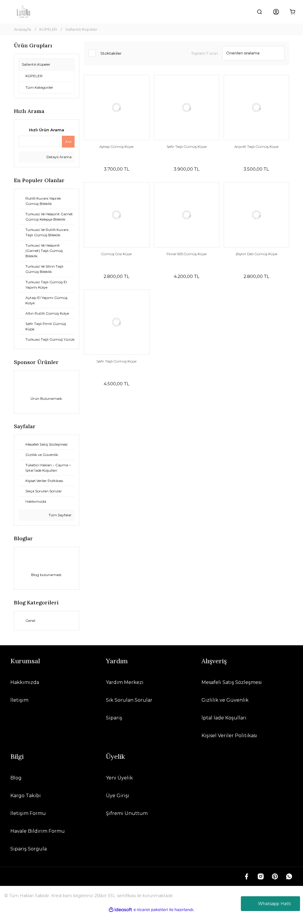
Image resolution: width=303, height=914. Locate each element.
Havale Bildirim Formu (37, 831)
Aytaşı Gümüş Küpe (116, 146)
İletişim (19, 700)
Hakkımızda (24, 682)
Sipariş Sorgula (28, 849)
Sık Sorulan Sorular (129, 700)
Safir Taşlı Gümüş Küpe (187, 146)
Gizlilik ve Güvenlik (225, 700)
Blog (16, 778)
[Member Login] (276, 12)
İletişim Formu (28, 813)
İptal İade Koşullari (224, 718)
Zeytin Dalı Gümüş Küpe (256, 254)
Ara (68, 141)
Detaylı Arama (59, 157)
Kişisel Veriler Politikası (229, 735)
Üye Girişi (117, 795)
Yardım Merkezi (125, 682)
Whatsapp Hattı (274, 903)
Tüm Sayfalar (60, 515)
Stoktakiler (111, 53)
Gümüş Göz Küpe (116, 254)
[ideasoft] (120, 910)
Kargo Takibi (25, 795)
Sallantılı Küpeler (81, 29)
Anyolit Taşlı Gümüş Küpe (256, 146)
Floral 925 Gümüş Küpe (187, 254)
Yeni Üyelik (119, 778)
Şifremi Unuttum (127, 813)
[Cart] (293, 12)
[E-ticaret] (150, 910)
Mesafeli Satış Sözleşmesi (232, 682)
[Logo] (23, 12)
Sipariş (114, 718)
